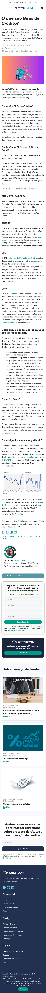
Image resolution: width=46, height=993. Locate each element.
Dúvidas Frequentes (10, 907)
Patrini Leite (10, 48)
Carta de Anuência (10, 927)
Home (5, 900)
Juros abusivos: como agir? (16, 758)
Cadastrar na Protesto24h (13, 951)
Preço (5, 911)
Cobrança (10, 537)
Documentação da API (11, 959)
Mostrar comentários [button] (15, 576)
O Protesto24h (8, 904)
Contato (6, 955)
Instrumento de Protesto (12, 935)
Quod (14, 293)
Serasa (4, 539)
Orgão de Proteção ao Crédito (27, 537)
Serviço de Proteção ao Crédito (23, 258)
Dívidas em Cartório (11, 51)
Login (5, 962)
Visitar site (23, 653)
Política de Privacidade (17, 631)
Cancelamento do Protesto (13, 931)
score (6, 404)
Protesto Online (9, 924)
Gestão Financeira (29, 51)
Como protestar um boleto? (16, 804)
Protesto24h (20, 514)
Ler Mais (6, 716)
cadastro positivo (9, 322)
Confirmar (23, 989)
